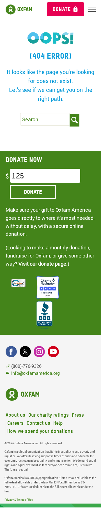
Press (78, 415)
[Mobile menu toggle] (92, 9)
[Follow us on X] (25, 351)
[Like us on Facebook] (11, 351)
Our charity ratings (48, 415)
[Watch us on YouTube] (53, 351)
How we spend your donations (40, 431)
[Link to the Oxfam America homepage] (20, 10)
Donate (61, 9)
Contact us (38, 423)
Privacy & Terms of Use (18, 500)
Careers (15, 423)
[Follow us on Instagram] (39, 351)
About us (15, 415)
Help (58, 423)
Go (74, 120)
